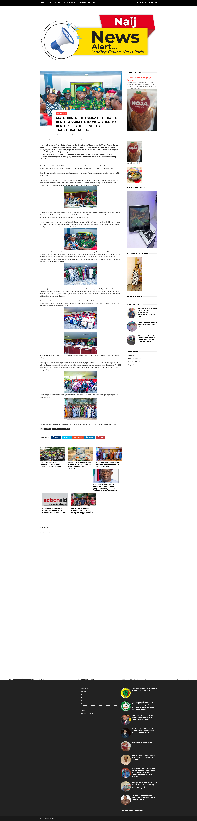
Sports (57, 3)
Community (82, 3)
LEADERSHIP (55, 428)
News (42, 3)
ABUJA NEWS (85, 688)
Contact (135, 136)
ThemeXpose (50, 818)
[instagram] (143, 3)
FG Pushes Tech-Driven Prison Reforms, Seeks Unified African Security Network (108, 464)
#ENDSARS (131, 356)
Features (91, 3)
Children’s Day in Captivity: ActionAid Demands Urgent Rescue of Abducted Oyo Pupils (54, 510)
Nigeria (49, 3)
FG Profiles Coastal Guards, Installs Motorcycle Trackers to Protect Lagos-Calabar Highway (51, 464)
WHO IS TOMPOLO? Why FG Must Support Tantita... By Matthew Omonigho (144, 757)
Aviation (83, 695)
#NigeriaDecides (133, 365)
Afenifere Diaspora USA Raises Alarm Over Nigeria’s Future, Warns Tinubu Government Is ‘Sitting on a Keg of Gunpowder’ (105, 487)
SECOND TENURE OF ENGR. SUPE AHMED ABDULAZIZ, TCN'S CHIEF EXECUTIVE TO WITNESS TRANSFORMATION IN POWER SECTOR (143, 772)
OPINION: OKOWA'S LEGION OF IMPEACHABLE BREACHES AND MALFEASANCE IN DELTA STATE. (147, 312)
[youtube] (145, 3)
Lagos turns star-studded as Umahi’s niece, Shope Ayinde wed (147, 324)
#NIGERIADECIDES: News (135, 362)
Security (67, 428)
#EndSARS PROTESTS (134, 359)
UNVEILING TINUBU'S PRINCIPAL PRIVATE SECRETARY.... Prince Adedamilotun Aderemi (143, 717)
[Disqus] (81, 592)
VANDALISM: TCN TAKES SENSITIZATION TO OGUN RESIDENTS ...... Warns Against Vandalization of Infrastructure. (82, 511)
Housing (83, 710)
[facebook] (137, 3)
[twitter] (140, 3)
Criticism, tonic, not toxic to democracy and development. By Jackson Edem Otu (143, 797)
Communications (86, 704)
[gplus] (149, 3)
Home (128, 136)
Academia (84, 692)
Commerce (84, 701)
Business (84, 698)
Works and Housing (87, 713)
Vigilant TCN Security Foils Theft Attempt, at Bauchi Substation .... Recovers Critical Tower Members (80, 465)
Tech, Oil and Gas (69, 3)
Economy (84, 707)
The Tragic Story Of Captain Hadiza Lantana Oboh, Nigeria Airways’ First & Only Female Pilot (144, 730)
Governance (61, 113)
